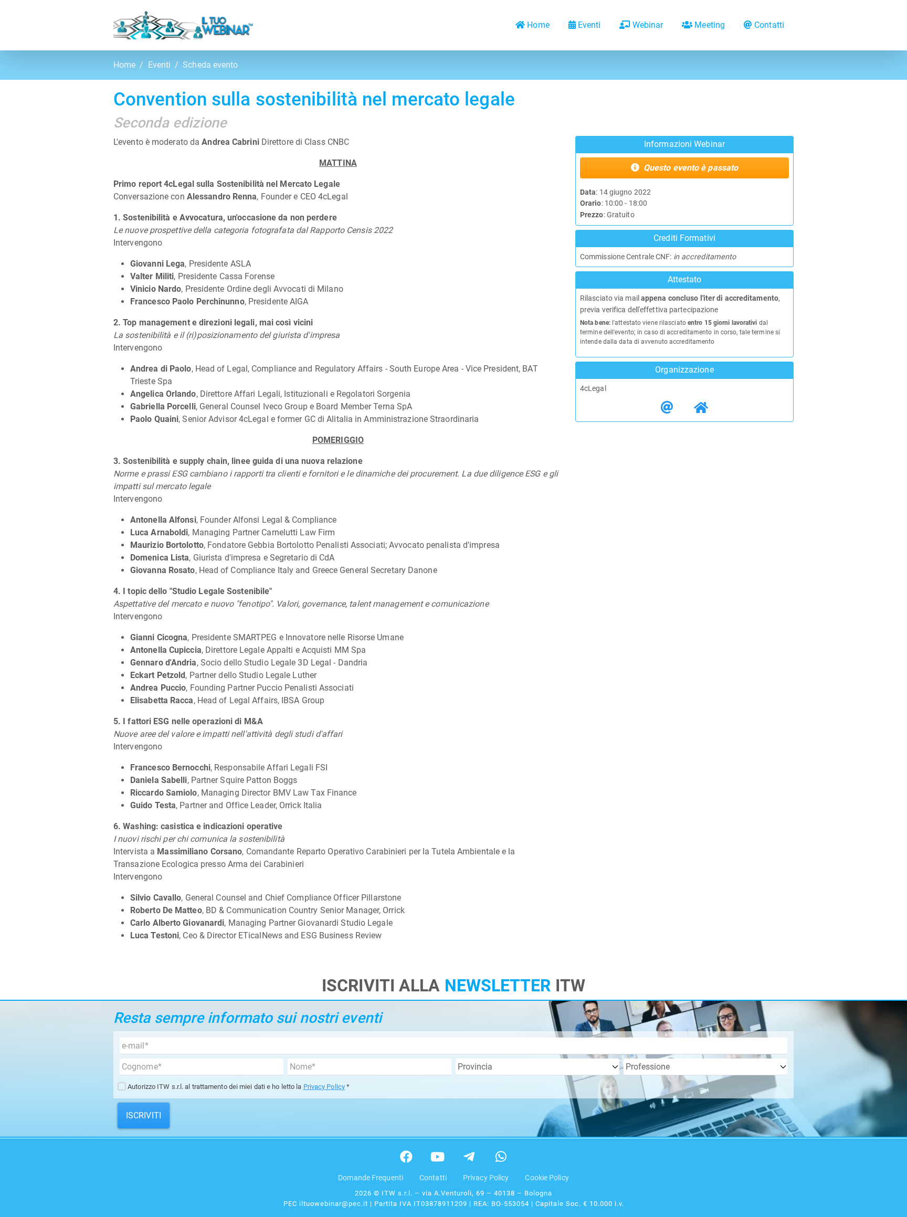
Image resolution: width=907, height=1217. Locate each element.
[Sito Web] (700, 407)
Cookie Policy (546, 1177)
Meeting (709, 25)
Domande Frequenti (370, 1177)
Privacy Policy (324, 1087)
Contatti (769, 25)
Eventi (589, 25)
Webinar (647, 25)
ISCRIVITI (143, 1115)
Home (538, 25)
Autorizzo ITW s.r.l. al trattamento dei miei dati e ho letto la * (239, 1087)
